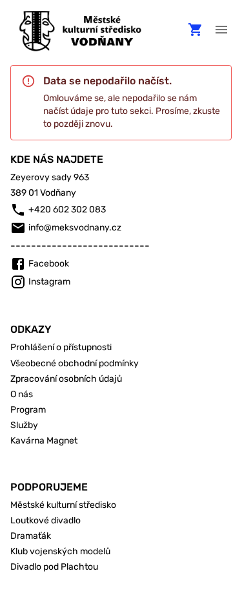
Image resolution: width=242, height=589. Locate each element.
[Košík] (195, 29)
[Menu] (221, 29)
